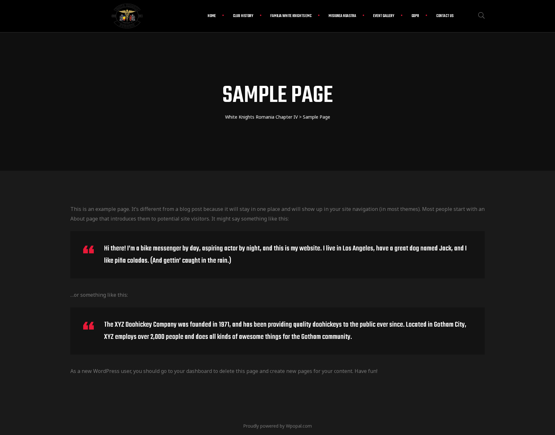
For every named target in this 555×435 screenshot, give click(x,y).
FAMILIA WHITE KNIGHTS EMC (291, 16)
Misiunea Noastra (342, 16)
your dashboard (193, 371)
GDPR (415, 16)
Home (211, 16)
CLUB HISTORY (243, 16)
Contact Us (445, 16)
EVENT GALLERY (383, 16)
